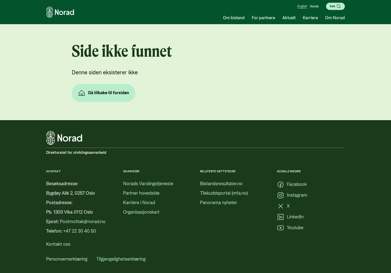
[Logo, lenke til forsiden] (60, 12)
